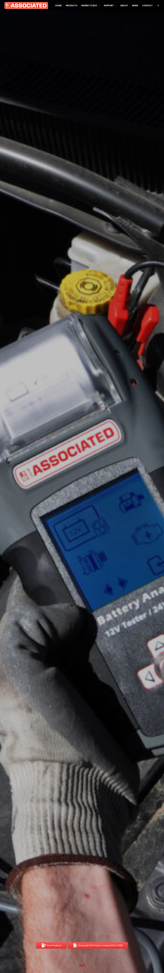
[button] (98, 5)
